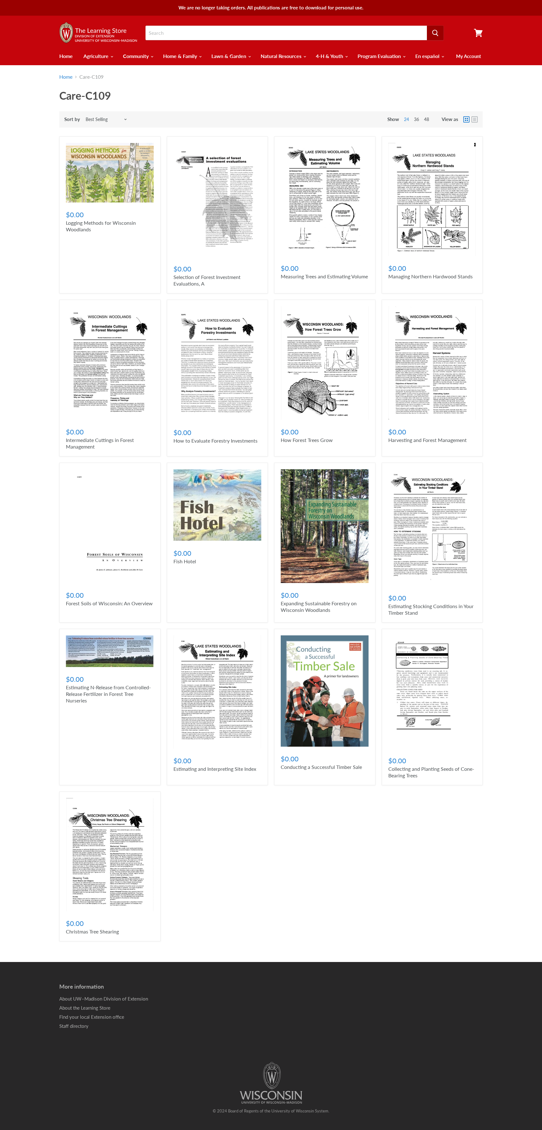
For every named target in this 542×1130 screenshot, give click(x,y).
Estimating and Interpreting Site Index (214, 769)
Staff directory (73, 1026)
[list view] (474, 119)
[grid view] (466, 119)
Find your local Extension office (91, 1017)
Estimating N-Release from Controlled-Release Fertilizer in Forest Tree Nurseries (108, 693)
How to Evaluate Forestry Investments (215, 441)
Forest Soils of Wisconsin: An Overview (109, 603)
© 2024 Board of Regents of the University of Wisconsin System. (271, 1110)
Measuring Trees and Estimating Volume (324, 276)
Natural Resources (282, 56)
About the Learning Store (84, 1008)
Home (66, 56)
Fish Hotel (184, 561)
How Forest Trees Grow (307, 440)
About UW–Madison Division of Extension (103, 998)
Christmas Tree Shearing (92, 931)
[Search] (435, 33)
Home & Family (180, 56)
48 (426, 119)
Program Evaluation (380, 56)
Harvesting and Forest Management (427, 440)
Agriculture (96, 56)
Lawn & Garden (229, 56)
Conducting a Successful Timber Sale (321, 767)
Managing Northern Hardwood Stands (430, 276)
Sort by (72, 119)
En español (428, 56)
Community (136, 56)
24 (406, 119)
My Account (468, 56)
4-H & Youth (330, 56)
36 (416, 119)
